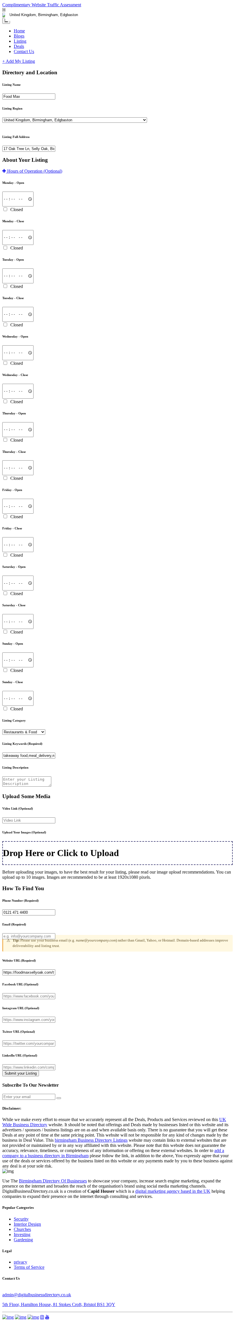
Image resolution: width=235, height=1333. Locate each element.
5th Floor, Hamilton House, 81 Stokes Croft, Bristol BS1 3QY (58, 1304)
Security (21, 1219)
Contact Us (24, 51)
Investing (22, 1234)
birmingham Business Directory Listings (91, 1140)
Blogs (19, 36)
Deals (19, 46)
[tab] (117, 171)
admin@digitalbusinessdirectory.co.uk (36, 1294)
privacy (20, 1262)
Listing (20, 41)
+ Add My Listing (18, 61)
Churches (22, 1229)
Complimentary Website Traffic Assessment (41, 4)
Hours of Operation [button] (34, 171)
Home (19, 30)
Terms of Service (29, 1267)
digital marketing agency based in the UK (172, 1191)
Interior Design (27, 1224)
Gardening (23, 1239)
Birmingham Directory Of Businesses (53, 1180)
